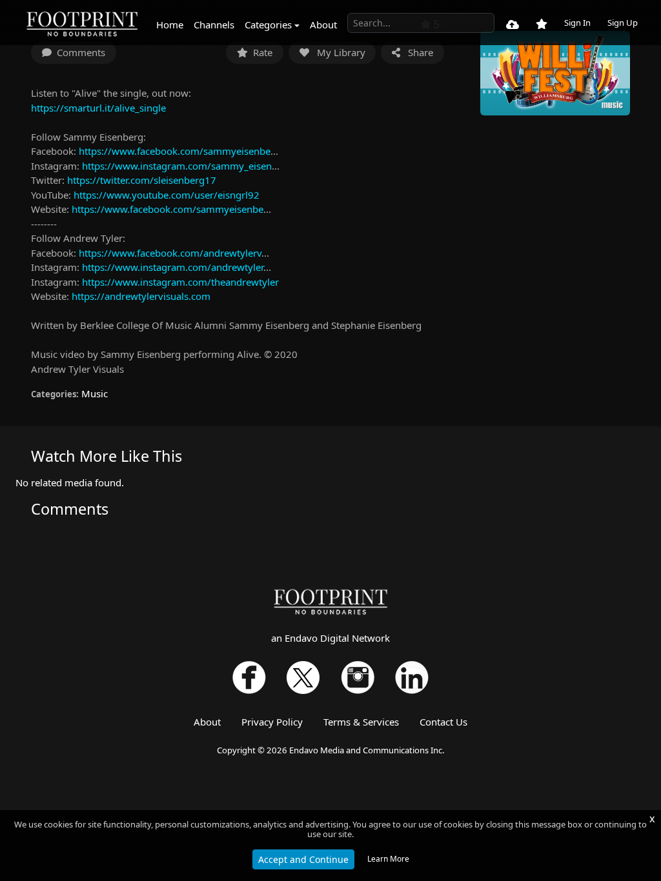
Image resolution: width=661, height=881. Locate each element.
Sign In (577, 22)
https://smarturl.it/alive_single (98, 107)
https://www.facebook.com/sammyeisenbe (174, 150)
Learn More (388, 858)
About (323, 24)
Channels (214, 24)
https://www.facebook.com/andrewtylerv (170, 252)
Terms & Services (361, 721)
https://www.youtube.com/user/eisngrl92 (166, 194)
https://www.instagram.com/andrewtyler (172, 267)
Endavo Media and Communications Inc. (367, 750)
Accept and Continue (303, 859)
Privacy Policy (272, 721)
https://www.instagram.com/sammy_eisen (177, 165)
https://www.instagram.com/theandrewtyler (180, 281)
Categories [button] (268, 24)
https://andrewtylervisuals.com (141, 296)
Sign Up (622, 22)
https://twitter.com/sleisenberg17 (141, 179)
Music (94, 393)
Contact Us (443, 721)
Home (169, 24)
